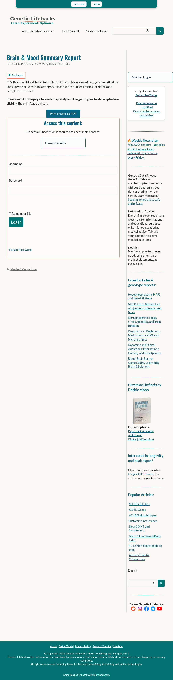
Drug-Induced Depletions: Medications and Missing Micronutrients (144, 335)
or (143, 431)
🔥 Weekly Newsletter (143, 140)
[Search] (160, 31)
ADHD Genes (137, 509)
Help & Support (70, 30)
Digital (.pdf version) (141, 439)
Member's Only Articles (23, 269)
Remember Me (21, 213)
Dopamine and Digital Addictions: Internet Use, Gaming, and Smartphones (144, 349)
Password (15, 180)
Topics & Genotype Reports (36, 30)
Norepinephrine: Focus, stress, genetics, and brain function (144, 322)
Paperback (135, 431)
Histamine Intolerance (143, 521)
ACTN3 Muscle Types (142, 515)
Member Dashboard (97, 30)
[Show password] (12, 201)
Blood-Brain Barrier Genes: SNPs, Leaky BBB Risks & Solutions (143, 362)
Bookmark (17, 75)
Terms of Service (102, 646)
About (53, 646)
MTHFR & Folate (139, 504)
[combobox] (134, 31)
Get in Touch (66, 646)
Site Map (118, 646)
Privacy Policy (83, 646)
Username (15, 164)
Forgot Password (20, 249)
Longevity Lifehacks (140, 474)
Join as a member (55, 142)
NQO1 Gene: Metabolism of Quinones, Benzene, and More (145, 308)
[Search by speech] (147, 31)
